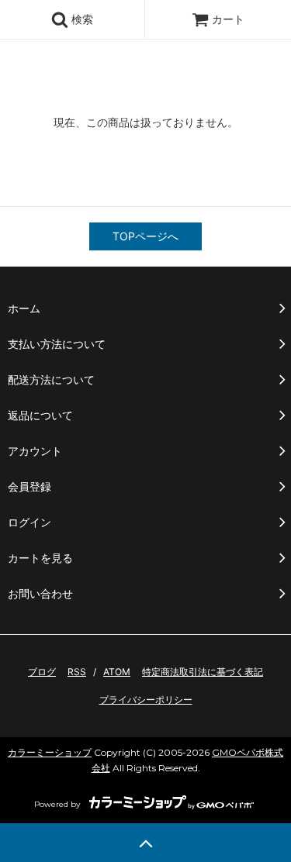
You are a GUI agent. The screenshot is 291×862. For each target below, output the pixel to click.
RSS (77, 672)
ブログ (42, 672)
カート (228, 19)
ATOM (116, 672)
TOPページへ (145, 236)
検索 (80, 19)
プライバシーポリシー (145, 699)
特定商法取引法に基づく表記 (202, 672)
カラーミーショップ (50, 752)
